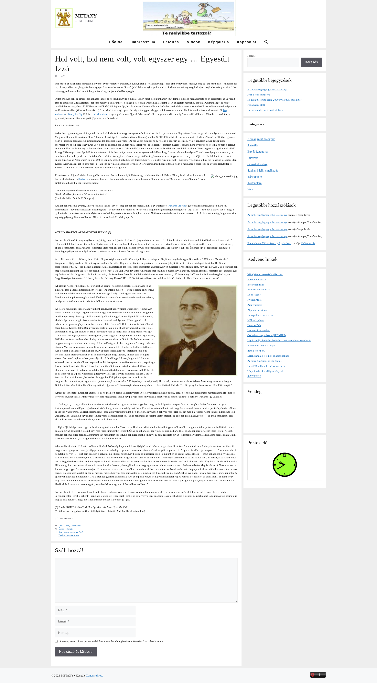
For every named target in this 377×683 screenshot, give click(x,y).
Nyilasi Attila (254, 299)
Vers (250, 189)
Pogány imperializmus (69, 535)
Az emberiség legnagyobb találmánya (267, 89)
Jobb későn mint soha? (259, 94)
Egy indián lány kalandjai (261, 345)
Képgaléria (218, 42)
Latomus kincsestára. (258, 330)
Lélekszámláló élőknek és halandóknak (268, 355)
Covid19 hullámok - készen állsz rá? (266, 365)
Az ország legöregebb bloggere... (264, 360)
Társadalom (64, 525)
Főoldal (116, 42)
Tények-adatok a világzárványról (265, 371)
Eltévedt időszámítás (258, 289)
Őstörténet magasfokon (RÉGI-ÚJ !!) (266, 335)
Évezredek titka (255, 284)
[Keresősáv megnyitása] (266, 42)
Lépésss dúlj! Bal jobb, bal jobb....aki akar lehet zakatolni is (279, 340)
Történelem (75, 525)
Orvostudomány (257, 164)
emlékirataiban (100, 114)
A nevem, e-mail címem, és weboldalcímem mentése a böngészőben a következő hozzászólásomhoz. (112, 641)
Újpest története (66, 529)
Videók (193, 42)
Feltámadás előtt (256, 104)
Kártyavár (83, 178)
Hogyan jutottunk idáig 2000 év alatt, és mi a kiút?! (274, 99)
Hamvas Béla (254, 325)
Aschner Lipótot (177, 205)
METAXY (86, 15)
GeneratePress (94, 675)
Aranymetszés (254, 304)
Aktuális (252, 145)
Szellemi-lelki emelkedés (262, 170)
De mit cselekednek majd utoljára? (265, 109)
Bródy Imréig (75, 114)
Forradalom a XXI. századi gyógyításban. (269, 243)
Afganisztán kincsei (257, 309)
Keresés (251, 55)
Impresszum (143, 42)
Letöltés (171, 42)
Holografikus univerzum (260, 315)
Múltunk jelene (255, 320)
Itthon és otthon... (256, 350)
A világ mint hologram (261, 139)
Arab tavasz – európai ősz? (71, 532)
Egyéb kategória (257, 151)
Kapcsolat (247, 42)
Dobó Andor (253, 294)
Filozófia (252, 158)
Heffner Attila (308, 243)
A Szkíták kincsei (256, 279)
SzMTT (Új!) (254, 376)
